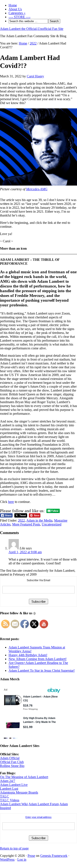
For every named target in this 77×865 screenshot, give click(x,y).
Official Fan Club (12, 762)
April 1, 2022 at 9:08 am (25, 552)
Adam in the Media (39, 520)
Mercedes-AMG (36, 189)
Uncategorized (51, 524)
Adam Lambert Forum (43, 804)
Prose (31, 855)
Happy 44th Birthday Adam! (28, 655)
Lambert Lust (9, 788)
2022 (21, 520)
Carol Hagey (35, 76)
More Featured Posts (26, 524)
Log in (21, 859)
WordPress (7, 859)
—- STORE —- (19, 17)
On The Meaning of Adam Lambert (24, 777)
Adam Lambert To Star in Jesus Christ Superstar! (42, 670)
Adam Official (9, 758)
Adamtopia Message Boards (19, 792)
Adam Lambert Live (14, 785)
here (11, 502)
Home (13, 5)
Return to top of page (14, 848)
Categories (17, 13)
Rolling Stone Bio (12, 766)
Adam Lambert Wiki (14, 804)
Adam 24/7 (7, 781)
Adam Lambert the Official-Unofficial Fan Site (31, 29)
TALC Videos (9, 800)
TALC (4, 796)
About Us (15, 9)
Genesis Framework (53, 855)
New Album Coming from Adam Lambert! (38, 659)
